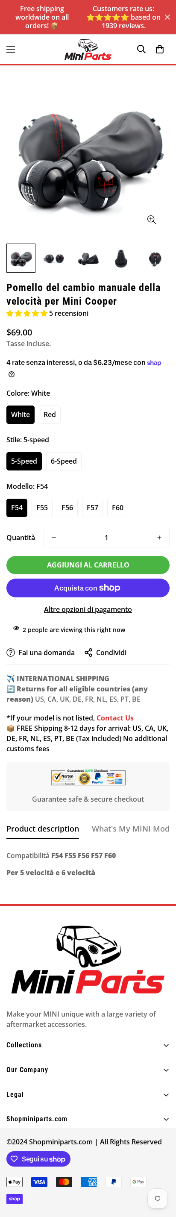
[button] (160, 49)
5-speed (24, 461)
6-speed (64, 461)
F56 (67, 507)
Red (50, 414)
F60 (117, 507)
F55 (42, 507)
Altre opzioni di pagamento (88, 609)
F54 (17, 507)
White (20, 414)
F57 (92, 507)
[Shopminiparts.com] (88, 49)
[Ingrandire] (151, 219)
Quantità (20, 537)
